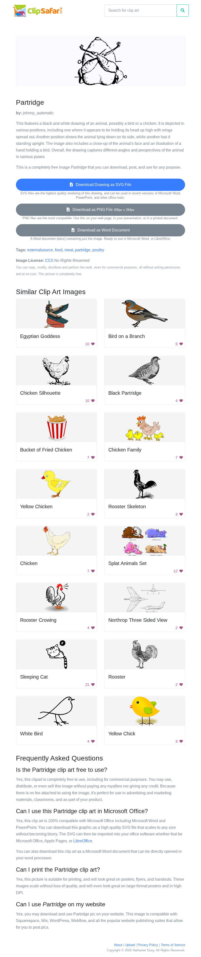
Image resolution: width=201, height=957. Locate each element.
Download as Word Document (102, 230)
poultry (98, 250)
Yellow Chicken (36, 506)
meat (68, 250)
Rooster (117, 677)
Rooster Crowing (38, 620)
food (59, 250)
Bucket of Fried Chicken (46, 449)
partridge (82, 250)
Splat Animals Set (127, 563)
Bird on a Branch (126, 336)
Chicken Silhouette (40, 393)
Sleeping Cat (34, 677)
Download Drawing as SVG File (102, 185)
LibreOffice (82, 841)
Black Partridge (124, 393)
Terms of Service (173, 945)
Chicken (29, 563)
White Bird (31, 733)
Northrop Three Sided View (137, 620)
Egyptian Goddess (40, 336)
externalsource (40, 250)
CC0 (49, 260)
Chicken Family (124, 449)
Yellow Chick (121, 733)
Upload (130, 945)
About (118, 945)
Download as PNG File (102, 210)
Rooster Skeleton (127, 506)
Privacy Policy (148, 945)
